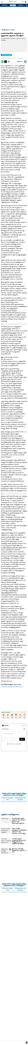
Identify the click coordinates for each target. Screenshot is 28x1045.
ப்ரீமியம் (13, 5)
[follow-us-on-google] (25, 61)
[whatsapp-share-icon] (2, 62)
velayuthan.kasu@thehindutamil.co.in (12, 686)
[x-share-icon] (5, 62)
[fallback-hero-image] (6, 820)
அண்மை (4, 5)
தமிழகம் (20, 5)
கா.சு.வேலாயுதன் (6, 55)
